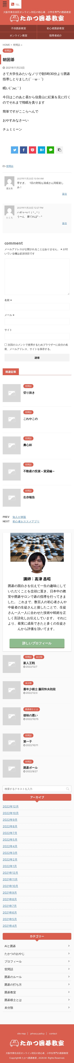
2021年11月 (10, 879)
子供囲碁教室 (18, 28)
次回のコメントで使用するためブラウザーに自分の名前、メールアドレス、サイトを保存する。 (36, 346)
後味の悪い (30, 715)
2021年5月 (10, 919)
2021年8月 (10, 899)
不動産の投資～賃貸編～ (39, 471)
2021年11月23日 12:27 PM (30, 207)
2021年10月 (10, 886)
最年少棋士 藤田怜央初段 (39, 689)
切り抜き (29, 392)
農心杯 (27, 445)
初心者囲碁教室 (55, 28)
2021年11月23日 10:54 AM (30, 178)
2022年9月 (10, 819)
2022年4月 (10, 846)
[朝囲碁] (41, 150)
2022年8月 (10, 826)
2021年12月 (10, 873)
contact (53, 1033)
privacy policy (37, 1033)
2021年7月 (10, 906)
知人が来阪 (19, 517)
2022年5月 (10, 839)
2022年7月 (10, 833)
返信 (64, 193)
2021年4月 (10, 926)
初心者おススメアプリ (26, 521)
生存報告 (29, 497)
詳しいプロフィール (37, 643)
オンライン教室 (18, 35)
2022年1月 (10, 866)
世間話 (9, 166)
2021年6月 (10, 912)
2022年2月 (10, 859)
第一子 (27, 741)
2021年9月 (10, 892)
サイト (8, 329)
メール (9, 314)
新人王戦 (29, 663)
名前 (8, 300)
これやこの (30, 419)
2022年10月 (11, 813)
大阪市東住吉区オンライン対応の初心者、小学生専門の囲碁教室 (37, 1053)
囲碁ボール (30, 767)
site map (21, 1033)
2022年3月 (10, 853)
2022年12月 (11, 806)
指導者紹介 (55, 35)
